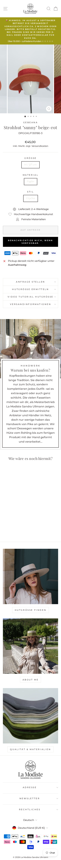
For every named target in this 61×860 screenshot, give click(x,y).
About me (31, 679)
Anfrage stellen (30, 282)
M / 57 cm (30, 164)
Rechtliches (29, 809)
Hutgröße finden (30, 610)
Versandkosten (40, 146)
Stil (30, 192)
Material (30, 175)
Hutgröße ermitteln (30, 289)
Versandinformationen (30, 304)
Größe (30, 158)
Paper (30, 181)
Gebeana (30, 122)
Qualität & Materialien (30, 749)
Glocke (30, 198)
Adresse (30, 787)
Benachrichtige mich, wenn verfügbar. (30, 241)
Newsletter (29, 798)
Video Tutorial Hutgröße (30, 297)
